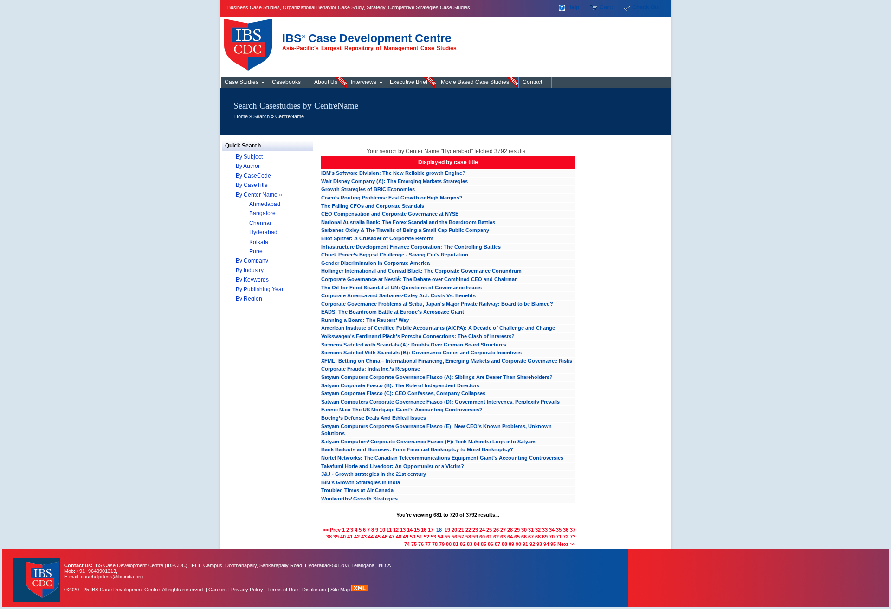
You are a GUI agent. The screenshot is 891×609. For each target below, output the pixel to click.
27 (503, 529)
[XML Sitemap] (359, 589)
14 (410, 529)
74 (407, 544)
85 (483, 544)
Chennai (260, 223)
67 (531, 536)
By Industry (250, 270)
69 (545, 536)
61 (489, 536)
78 (435, 544)
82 (462, 544)
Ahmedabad (264, 204)
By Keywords (252, 279)
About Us (325, 82)
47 (391, 536)
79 (442, 544)
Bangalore (262, 213)
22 (468, 529)
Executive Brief (408, 82)
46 (384, 536)
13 (403, 529)
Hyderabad (263, 232)
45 (378, 536)
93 (539, 544)
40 (343, 536)
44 (371, 536)
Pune (256, 251)
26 (496, 529)
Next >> (566, 544)
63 (503, 536)
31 (531, 529)
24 (482, 529)
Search (261, 116)
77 (428, 544)
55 (447, 536)
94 (546, 544)
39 (336, 536)
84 (476, 544)
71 (559, 536)
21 (461, 529)
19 (447, 529)
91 (525, 544)
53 (433, 536)
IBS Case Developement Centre (37, 574)
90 (518, 544)
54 (440, 536)
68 (538, 536)
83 (469, 544)
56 (454, 536)
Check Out (646, 7)
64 (510, 536)
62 (496, 536)
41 (350, 536)
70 (552, 536)
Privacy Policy (247, 589)
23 (475, 529)
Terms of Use (282, 589)
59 (475, 536)
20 (454, 529)
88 (504, 544)
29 (517, 529)
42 (357, 536)
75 (414, 544)
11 (389, 529)
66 (524, 536)
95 (553, 544)
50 (412, 536)
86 (490, 544)
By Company (252, 260)
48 (398, 536)
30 (524, 529)
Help (573, 7)
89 (511, 544)
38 (329, 536)
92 (532, 544)
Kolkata (258, 242)
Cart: (606, 7)
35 (559, 529)
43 (364, 536)
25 (489, 529)
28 (510, 529)
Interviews (363, 82)
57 (461, 536)
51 (419, 536)
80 (449, 544)
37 (572, 529)
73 (572, 536)
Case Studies (250, 41)
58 (468, 536)
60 (482, 536)
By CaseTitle (252, 185)
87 (497, 544)
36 (565, 529)
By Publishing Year (260, 289)
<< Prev (332, 529)
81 (455, 544)
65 (517, 536)
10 (382, 529)
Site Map (340, 589)
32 (538, 529)
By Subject (249, 157)
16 (423, 529)
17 (430, 529)
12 (396, 529)
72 (565, 536)
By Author (248, 166)
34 (552, 529)
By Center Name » (259, 195)
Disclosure (314, 589)
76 (421, 544)
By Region (249, 298)
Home (241, 116)
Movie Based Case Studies (475, 82)
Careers (217, 589)
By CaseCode (253, 176)
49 (405, 536)
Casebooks (286, 82)
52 (426, 536)
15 (417, 529)
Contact (532, 82)
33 (545, 529)
